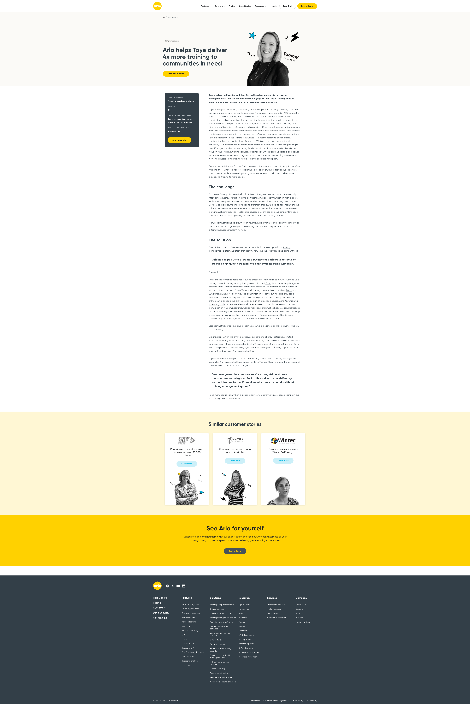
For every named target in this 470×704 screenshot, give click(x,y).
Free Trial (287, 6)
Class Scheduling (217, 669)
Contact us (301, 605)
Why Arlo (299, 618)
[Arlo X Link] (172, 586)
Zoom (268, 283)
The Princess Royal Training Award (230, 158)
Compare (243, 631)
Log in (274, 6)
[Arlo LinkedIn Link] (183, 586)
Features (205, 6)
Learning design (274, 613)
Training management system (223, 618)
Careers (299, 609)
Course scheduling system (221, 613)
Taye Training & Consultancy (223, 109)
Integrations (187, 665)
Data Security (161, 612)
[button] (205, 6)
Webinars (243, 618)
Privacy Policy (297, 701)
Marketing (186, 639)
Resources (259, 6)
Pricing (232, 6)
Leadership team (303, 622)
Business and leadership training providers (220, 656)
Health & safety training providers (220, 649)
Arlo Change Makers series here (224, 398)
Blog (241, 613)
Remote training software (221, 622)
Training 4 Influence (244, 137)
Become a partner (247, 644)
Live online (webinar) (190, 617)
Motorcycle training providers (223, 682)
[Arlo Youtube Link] (178, 586)
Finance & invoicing (190, 630)
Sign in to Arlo (245, 605)
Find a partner (245, 639)
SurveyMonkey (216, 293)
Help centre (244, 609)
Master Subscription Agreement (276, 701)
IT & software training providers (219, 663)
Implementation (274, 609)
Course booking (217, 609)
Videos (242, 622)
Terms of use (255, 701)
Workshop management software (220, 634)
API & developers (246, 635)
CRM (184, 635)
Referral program (246, 648)
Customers (172, 17)
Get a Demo (160, 617)
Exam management (218, 644)
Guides (242, 626)
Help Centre (160, 597)
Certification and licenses (193, 652)
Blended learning (189, 622)
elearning (186, 626)
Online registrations (190, 609)
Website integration (190, 604)
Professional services (276, 605)
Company (301, 597)
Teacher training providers (221, 677)
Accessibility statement (249, 652)
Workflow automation (276, 618)
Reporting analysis (190, 661)
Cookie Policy (311, 701)
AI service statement (248, 657)
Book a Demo (307, 6)
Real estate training (219, 673)
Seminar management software (220, 627)
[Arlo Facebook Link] (167, 586)
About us (299, 613)
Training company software (222, 605)
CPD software (216, 640)
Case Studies (245, 6)
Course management (191, 613)
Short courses (188, 657)
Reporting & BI (188, 648)
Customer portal (189, 643)
